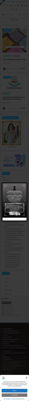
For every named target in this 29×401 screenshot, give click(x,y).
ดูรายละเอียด (14, 395)
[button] (26, 378)
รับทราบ (14, 391)
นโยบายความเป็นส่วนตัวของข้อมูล (17, 399)
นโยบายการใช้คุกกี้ (7, 399)
